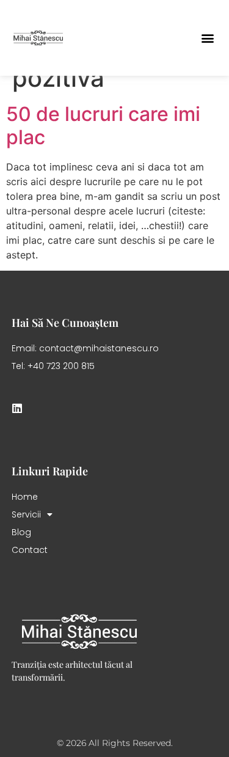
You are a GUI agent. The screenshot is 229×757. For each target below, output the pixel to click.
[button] (207, 37)
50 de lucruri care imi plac (103, 125)
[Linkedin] (17, 408)
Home (25, 497)
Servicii (26, 514)
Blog (21, 532)
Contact (30, 550)
